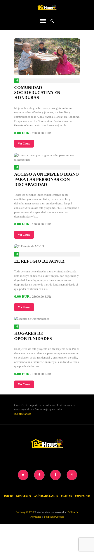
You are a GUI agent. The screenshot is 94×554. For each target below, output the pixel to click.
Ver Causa (24, 143)
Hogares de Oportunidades (33, 336)
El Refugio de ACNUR (39, 261)
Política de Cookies (54, 516)
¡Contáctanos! (22, 413)
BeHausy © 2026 (25, 512)
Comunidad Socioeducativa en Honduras (37, 92)
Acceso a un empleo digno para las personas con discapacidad (46, 179)
